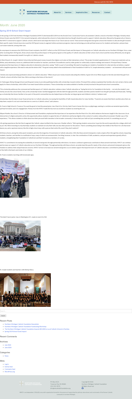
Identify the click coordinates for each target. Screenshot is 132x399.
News (7, 356)
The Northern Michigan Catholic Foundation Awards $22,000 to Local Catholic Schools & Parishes (37, 329)
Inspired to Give (81, 12)
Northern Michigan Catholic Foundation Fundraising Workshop (25, 326)
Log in (7, 364)
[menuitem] (57, 12)
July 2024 (8, 345)
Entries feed (9, 367)
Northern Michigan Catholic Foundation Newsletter (22, 324)
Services (68, 12)
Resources (96, 12)
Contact (107, 12)
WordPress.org (10, 371)
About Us (57, 12)
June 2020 (8, 347)
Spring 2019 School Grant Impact (15, 30)
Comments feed (10, 369)
